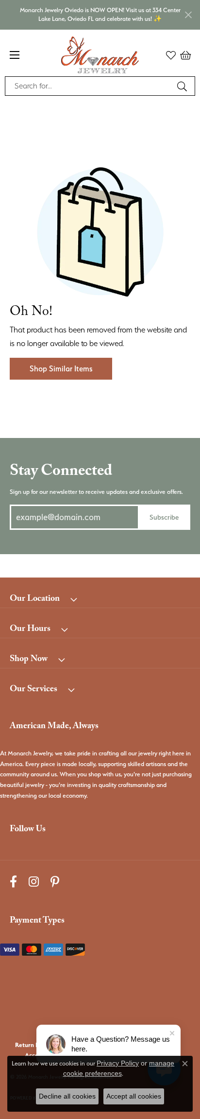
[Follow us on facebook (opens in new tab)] (13, 882)
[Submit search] (183, 86)
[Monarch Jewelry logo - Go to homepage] (100, 55)
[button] (171, 55)
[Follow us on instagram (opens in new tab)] (34, 882)
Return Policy (33, 1045)
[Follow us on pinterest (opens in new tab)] (54, 882)
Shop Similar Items (61, 368)
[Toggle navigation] (14, 55)
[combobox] (89, 86)
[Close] (188, 15)
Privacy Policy (118, 1063)
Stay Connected (61, 472)
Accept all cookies (133, 1096)
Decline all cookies (67, 1096)
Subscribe (164, 517)
